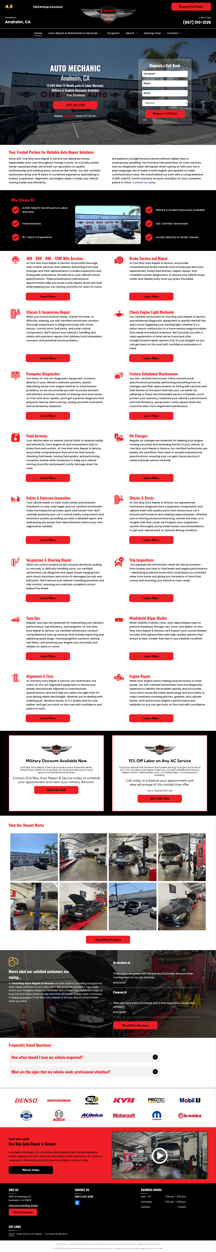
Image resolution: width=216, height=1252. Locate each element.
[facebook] (77, 1203)
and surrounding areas (23, 1205)
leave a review (21, 997)
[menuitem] (38, 33)
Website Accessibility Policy (149, 1244)
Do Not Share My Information (83, 1244)
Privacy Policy (61, 1244)
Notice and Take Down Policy (124, 1244)
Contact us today (144, 182)
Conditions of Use (103, 1244)
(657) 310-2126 (197, 22)
